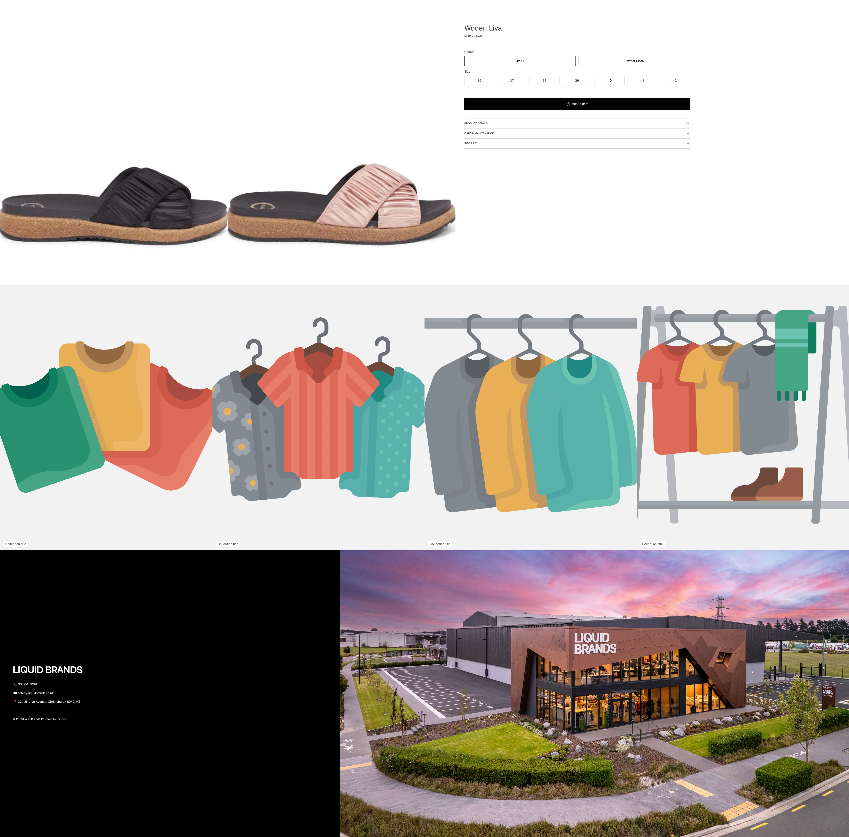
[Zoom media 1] (114, 142)
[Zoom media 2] (341, 142)
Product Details (476, 123)
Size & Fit (470, 143)
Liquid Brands (31, 719)
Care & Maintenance (479, 133)
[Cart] (687, 7)
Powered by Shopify (53, 719)
